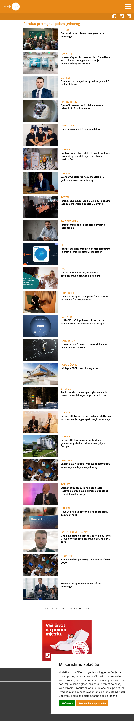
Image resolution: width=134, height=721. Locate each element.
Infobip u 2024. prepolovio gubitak (80, 368)
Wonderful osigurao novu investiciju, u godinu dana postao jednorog (82, 178)
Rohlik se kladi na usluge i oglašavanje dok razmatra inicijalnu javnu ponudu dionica (85, 393)
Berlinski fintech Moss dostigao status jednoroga (83, 34)
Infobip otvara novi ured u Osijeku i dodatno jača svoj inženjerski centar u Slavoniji (85, 202)
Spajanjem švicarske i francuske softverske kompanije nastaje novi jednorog (85, 465)
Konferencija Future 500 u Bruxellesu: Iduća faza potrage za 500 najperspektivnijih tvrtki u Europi (85, 156)
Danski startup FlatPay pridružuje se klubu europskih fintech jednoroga (85, 297)
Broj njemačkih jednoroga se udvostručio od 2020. (85, 561)
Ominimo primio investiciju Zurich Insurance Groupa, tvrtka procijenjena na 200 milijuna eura (86, 539)
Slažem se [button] (67, 703)
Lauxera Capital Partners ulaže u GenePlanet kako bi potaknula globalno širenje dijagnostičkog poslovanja (86, 60)
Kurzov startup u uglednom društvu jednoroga (81, 584)
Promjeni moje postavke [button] (92, 703)
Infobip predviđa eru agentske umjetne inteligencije (83, 226)
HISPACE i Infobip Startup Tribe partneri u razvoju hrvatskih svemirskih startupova (84, 321)
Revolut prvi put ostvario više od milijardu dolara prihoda (84, 513)
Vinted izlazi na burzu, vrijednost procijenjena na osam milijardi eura (80, 273)
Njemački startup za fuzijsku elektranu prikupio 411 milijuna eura (82, 106)
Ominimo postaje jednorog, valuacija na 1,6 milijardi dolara (85, 82)
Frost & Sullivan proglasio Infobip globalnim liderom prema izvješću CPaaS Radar (85, 250)
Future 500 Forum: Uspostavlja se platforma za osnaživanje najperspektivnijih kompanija (86, 417)
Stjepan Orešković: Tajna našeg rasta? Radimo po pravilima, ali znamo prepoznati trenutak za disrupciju (85, 491)
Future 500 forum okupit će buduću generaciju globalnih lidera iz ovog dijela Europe (83, 443)
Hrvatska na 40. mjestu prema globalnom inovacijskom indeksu (84, 345)
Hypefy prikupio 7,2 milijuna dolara (80, 129)
